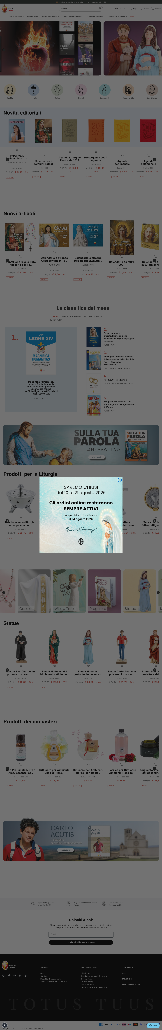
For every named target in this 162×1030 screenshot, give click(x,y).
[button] (5, 1025)
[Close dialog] (120, 480)
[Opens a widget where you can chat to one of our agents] (153, 1026)
